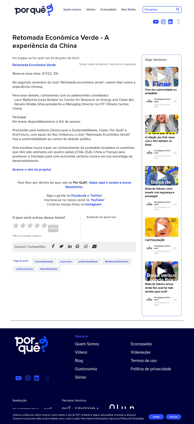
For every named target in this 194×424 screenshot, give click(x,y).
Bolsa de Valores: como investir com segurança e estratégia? (159, 192)
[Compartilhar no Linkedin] (69, 246)
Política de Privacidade (132, 418)
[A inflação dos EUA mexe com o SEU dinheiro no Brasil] (161, 124)
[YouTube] (156, 22)
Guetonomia (86, 368)
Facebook (78, 195)
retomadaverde (44, 261)
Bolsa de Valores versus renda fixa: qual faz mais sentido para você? (159, 287)
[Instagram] (164, 22)
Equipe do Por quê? (31, 58)
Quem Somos (87, 344)
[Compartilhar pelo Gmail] (77, 246)
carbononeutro (24, 269)
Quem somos (72, 9)
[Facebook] (179, 22)
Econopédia (108, 9)
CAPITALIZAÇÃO (155, 240)
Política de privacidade (151, 368)
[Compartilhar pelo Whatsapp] (85, 246)
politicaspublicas (88, 261)
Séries (80, 377)
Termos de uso (144, 360)
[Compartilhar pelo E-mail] (94, 246)
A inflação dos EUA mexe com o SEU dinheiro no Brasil (160, 141)
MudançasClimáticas (116, 261)
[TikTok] (176, 22)
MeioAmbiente (48, 269)
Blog (79, 360)
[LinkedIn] (171, 22)
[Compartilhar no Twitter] (61, 246)
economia (65, 261)
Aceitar (156, 417)
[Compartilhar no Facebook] (52, 246)
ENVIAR (53, 228)
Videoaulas (141, 352)
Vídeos (90, 9)
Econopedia (141, 344)
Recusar (173, 417)
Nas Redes (128, 9)
